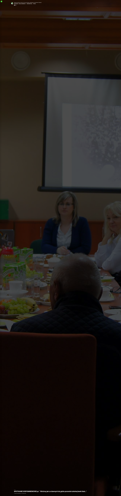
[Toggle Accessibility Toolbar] (1, 1)
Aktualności (16, 3)
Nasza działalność (22, 3)
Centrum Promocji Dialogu (18, 493)
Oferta (34, 3)
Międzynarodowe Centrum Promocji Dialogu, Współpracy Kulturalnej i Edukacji (27, 2)
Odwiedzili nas (29, 3)
